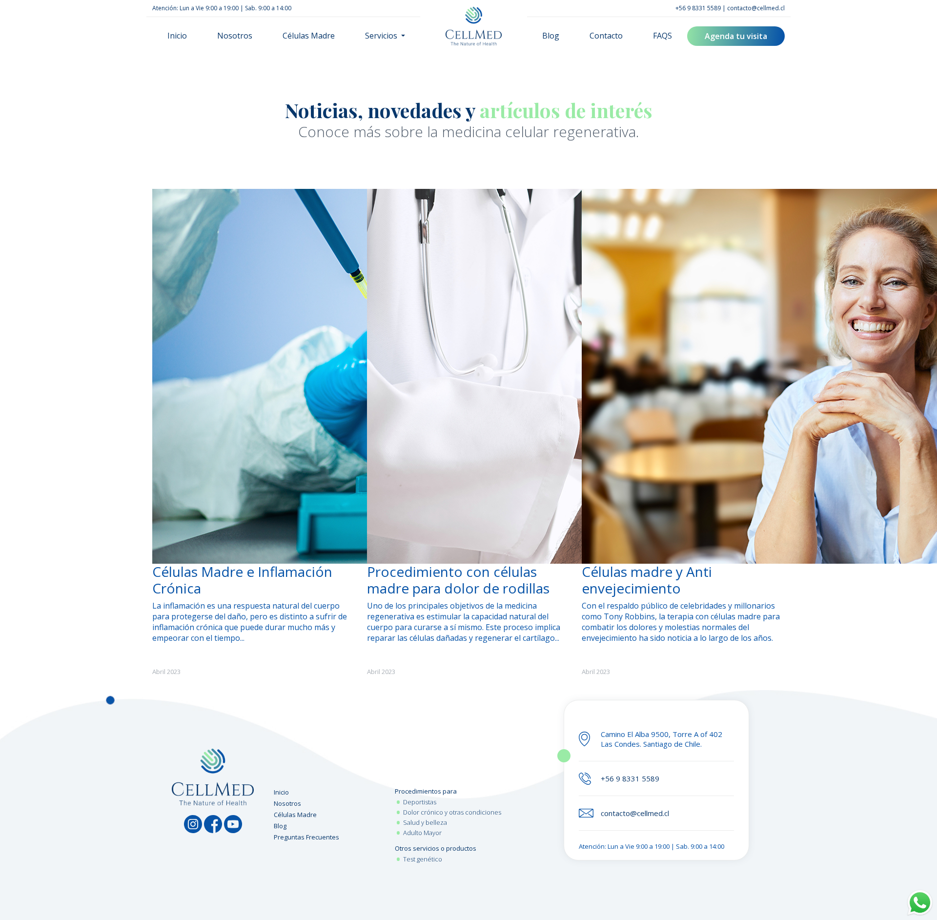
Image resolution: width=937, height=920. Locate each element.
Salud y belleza (425, 822)
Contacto (606, 35)
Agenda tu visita (736, 36)
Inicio (177, 35)
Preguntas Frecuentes (306, 837)
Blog (550, 35)
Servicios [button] (382, 35)
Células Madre (309, 35)
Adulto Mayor (422, 832)
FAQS (662, 35)
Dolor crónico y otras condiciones (452, 812)
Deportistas (419, 801)
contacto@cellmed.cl (756, 8)
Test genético (422, 859)
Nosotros (234, 35)
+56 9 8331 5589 (698, 8)
